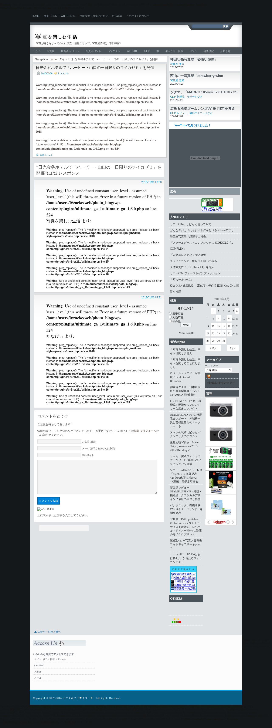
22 (213, 333)
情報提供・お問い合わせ (94, 15)
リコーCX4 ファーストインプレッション (195, 273)
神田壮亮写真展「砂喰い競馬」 (194, 59)
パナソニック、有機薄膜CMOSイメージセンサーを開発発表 (186, 509)
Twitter (37, 671)
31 (223, 340)
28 (208, 340)
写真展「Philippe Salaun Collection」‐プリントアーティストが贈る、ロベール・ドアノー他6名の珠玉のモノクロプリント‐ (186, 526)
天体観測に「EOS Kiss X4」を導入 (192, 267)
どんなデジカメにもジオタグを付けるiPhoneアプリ (202, 230)
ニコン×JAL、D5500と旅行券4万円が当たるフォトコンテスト (186, 558)
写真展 (51, 51)
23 (218, 333)
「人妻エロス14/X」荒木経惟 (188, 254)
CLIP (147, 51)
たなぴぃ (54, 336)
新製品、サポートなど (189, 96)
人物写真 (177, 317)
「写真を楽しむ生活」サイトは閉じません (185, 351)
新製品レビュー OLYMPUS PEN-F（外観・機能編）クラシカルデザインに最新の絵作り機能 (186, 493)
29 (213, 340)
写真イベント (93, 51)
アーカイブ (211, 366)
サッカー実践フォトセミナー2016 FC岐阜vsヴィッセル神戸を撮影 (185, 460)
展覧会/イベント (70, 51)
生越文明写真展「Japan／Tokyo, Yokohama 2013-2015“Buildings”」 (185, 446)
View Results (186, 333)
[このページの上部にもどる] (47, 634)
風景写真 (177, 314)
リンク (193, 51)
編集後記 (209, 51)
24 (223, 333)
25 (229, 333)
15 (213, 325)
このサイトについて (137, 15)
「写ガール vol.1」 (181, 279)
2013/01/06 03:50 (151, 182)
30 (218, 340)
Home (36, 15)
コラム (37, 51)
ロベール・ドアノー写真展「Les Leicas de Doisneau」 (185, 377)
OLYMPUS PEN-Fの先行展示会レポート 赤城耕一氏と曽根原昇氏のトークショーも (186, 420)
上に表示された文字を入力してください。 (63, 515)
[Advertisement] (188, 38)
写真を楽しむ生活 (80, 36)
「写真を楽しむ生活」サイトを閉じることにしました (185, 363)
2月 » (232, 348)
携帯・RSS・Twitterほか (59, 15)
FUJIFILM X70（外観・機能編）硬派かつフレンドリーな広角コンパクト (185, 404)
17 (223, 325)
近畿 (181, 80)
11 (229, 318)
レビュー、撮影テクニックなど (194, 113)
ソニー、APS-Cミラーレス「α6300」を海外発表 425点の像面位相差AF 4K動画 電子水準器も (186, 475)
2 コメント (63, 73)
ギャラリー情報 (174, 51)
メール (38, 677)
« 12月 (213, 348)
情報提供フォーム (145, 430)
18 (229, 325)
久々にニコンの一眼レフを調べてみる (193, 261)
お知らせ (225, 51)
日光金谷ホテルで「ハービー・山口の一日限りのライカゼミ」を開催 (95, 67)
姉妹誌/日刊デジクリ (221, 383)
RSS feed (39, 665)
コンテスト (114, 51)
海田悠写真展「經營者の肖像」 (189, 236)
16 (218, 325)
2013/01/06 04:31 (151, 297)
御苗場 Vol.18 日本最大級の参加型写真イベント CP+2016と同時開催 (186, 391)
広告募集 (117, 15)
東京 (181, 64)
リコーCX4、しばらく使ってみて (190, 224)
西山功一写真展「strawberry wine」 (198, 76)
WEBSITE (132, 51)
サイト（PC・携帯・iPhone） (50, 659)
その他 (176, 321)
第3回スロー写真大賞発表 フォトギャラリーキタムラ (186, 544)
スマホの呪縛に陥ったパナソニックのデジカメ (185, 434)
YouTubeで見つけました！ (192, 125)
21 (208, 333)
